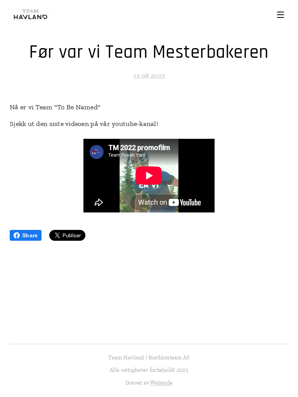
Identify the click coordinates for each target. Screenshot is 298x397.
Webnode (161, 383)
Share (30, 235)
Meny (280, 14)
